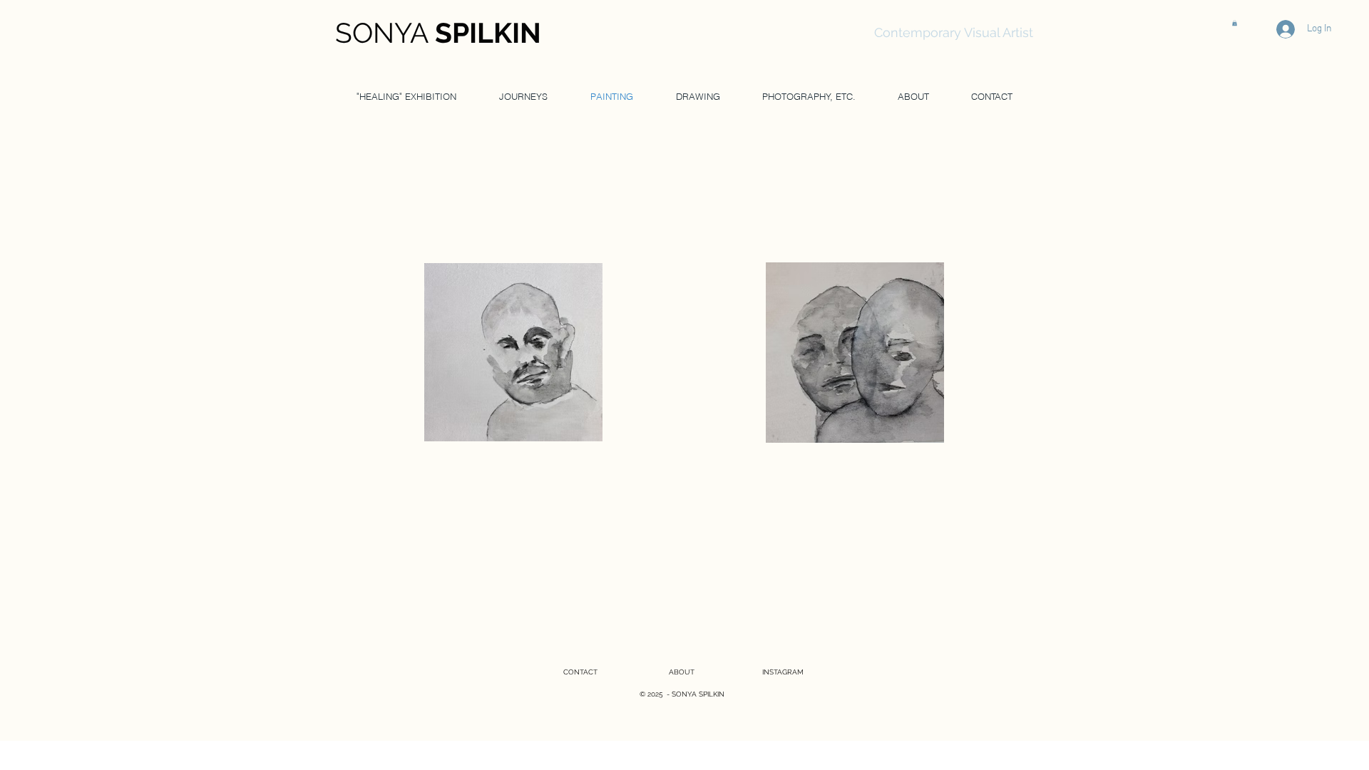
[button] (1234, 23)
